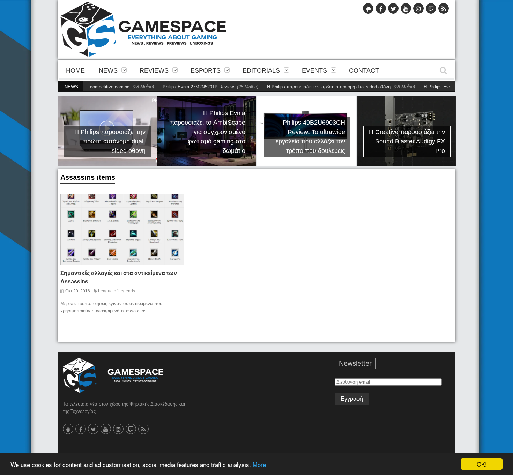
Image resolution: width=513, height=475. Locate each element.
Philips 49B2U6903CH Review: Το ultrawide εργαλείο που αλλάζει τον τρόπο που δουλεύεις (310, 136)
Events (314, 70)
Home (75, 70)
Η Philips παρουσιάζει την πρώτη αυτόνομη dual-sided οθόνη (315, 86)
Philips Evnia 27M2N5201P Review (184, 86)
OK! (482, 464)
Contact (364, 70)
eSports (206, 70)
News (108, 70)
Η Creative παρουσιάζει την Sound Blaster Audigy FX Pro (407, 141)
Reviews (154, 70)
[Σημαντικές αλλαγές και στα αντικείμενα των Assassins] (173, 205)
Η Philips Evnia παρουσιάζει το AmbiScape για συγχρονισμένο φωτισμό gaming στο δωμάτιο (207, 132)
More (259, 464)
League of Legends (116, 291)
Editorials (261, 70)
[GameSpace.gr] (113, 375)
